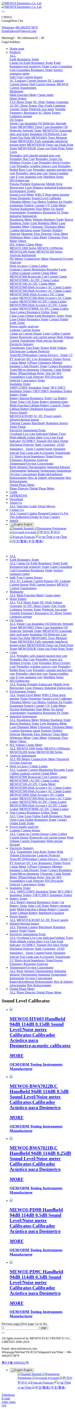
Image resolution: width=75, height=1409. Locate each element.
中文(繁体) (35, 541)
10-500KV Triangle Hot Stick (40, 945)
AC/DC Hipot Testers (36, 606)
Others (22, 741)
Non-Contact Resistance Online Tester (34, 812)
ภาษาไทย (59, 537)
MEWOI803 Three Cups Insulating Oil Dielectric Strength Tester (39, 629)
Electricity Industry (22, 848)
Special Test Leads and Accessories (32, 956)
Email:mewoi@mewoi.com (19, 31)
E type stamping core (29, 677)
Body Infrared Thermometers (35, 971)
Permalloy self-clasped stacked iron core (42, 656)
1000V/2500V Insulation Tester (37, 891)
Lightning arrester (21, 616)
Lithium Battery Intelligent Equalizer (41, 913)
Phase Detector (26, 992)
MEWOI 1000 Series (30, 748)
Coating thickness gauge (25, 730)
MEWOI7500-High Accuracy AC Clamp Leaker (40, 791)
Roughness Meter (28, 720)
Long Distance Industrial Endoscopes (48, 688)
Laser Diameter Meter (23, 727)
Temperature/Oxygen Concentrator (32, 967)
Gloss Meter (60, 734)
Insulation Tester (20, 888)
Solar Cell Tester (38, 905)
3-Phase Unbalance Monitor (44, 866)
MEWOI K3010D (28, 920)
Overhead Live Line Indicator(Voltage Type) (45, 937)
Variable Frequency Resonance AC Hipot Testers (41, 613)
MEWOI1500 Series (49, 752)
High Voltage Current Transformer (41, 839)
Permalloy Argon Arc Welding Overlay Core (36, 661)
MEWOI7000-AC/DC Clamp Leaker (43, 802)
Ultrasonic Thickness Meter (55, 727)
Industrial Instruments (23, 716)
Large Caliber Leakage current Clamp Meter (41, 771)
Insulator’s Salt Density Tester (28, 870)
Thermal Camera (27, 927)
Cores (13, 652)
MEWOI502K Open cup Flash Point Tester (45, 648)
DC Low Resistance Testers (44, 863)
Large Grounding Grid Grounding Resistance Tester (41, 568)
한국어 (55, 532)
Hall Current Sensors (42, 584)
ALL (13, 55)
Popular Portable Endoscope (34, 684)
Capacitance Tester (33, 884)
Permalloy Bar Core (22, 659)
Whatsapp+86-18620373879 (20, 27)
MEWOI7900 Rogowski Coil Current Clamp (38, 777)
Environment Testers (23, 691)
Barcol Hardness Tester (24, 723)
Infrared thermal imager (24, 923)
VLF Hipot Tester (28, 602)
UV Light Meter (55, 705)
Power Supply (19, 916)
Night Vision (27, 930)
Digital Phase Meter (22, 989)
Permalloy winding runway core (37, 666)
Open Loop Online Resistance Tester (33, 819)
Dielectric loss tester (54, 609)
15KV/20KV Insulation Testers (52, 895)
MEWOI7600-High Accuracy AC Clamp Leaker (40, 787)
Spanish (28, 528)
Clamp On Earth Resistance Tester (38, 563)
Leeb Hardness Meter (53, 723)
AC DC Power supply (54, 920)
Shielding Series (53, 677)
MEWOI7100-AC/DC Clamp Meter (33, 784)
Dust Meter (43, 709)
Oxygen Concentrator (38, 978)
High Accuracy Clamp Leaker (29, 766)
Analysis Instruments (23, 755)
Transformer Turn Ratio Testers (36, 851)
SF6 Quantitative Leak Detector (35, 879)
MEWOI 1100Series (57, 748)
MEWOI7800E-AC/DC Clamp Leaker (44, 809)
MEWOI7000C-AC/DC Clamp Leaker (34, 780)
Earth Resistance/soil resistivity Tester (39, 565)
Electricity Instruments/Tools (28, 934)
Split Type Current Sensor (26, 577)
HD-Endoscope (19, 680)
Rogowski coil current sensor (47, 837)
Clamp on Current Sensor (33, 834)
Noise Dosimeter (30, 698)
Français (29, 537)
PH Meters (23, 759)
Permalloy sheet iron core (32, 673)
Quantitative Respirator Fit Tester (48, 712)
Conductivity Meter (43, 759)
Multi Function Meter (30, 595)
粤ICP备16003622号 (15, 1362)
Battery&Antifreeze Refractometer (31, 981)
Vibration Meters (20, 702)
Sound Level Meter (29, 695)
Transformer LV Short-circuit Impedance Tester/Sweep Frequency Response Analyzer (40, 960)
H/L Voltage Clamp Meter (26, 745)
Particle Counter (34, 705)
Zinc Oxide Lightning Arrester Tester (38, 607)
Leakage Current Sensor (25, 830)
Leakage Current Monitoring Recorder (41, 769)
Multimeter (16, 591)
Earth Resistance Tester (24, 559)
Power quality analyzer (24, 826)
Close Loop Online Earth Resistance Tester (44, 816)
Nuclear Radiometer (22, 709)
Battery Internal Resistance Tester (38, 902)
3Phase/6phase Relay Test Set (36, 877)
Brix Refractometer (39, 985)
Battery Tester (18, 898)
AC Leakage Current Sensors (35, 581)
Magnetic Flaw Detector (36, 734)
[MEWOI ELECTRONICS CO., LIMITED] (37, 5)
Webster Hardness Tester (55, 720)
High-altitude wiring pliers (26, 941)
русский (30, 532)
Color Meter (39, 737)
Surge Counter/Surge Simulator (45, 953)
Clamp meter (52, 595)
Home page (17, 48)
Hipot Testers (18, 599)
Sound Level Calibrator (57, 698)
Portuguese (59, 528)
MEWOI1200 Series (23, 752)
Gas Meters (39, 702)
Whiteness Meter (20, 737)
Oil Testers (16, 620)
